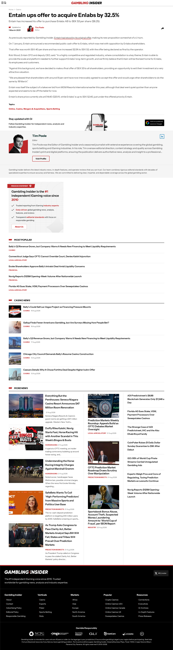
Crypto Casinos (111, 600)
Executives (143, 604)
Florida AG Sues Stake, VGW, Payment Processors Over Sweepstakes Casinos (48, 286)
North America (78, 612)
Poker (41, 608)
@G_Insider (162, 573)
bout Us (19, 226)
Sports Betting (53, 109)
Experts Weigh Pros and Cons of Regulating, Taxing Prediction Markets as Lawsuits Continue (144, 477)
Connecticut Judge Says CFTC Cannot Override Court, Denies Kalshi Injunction (50, 256)
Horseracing (51, 445)
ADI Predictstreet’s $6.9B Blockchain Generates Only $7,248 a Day (145, 399)
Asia (74, 604)
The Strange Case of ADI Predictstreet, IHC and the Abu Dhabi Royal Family (143, 430)
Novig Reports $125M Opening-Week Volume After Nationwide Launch (45, 276)
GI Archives (143, 608)
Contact (9, 604)
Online (12, 109)
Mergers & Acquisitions (34, 109)
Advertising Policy (13, 608)
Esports (42, 604)
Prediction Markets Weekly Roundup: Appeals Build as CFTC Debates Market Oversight (103, 425)
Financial (13, 270)
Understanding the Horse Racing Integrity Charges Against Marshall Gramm (59, 464)
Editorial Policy (12, 612)
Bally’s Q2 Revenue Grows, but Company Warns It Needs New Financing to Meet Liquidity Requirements (62, 246)
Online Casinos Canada (115, 608)
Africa (74, 600)
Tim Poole (39, 27)
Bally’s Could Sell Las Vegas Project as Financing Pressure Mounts (57, 307)
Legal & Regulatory (18, 260)
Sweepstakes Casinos (114, 616)
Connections (143, 600)
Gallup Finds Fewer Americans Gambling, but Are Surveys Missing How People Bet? (66, 322)
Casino (18, 9)
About (8, 600)
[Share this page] (162, 28)
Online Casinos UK (113, 612)
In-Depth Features (146, 612)
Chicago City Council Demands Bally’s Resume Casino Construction (58, 354)
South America (78, 616)
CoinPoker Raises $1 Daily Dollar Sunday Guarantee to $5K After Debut (143, 446)
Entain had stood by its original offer (72, 37)
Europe (75, 608)
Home (11, 9)
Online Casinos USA (114, 604)
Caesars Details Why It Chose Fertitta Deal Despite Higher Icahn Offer (59, 369)
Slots (41, 616)
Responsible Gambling (15, 616)
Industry (92, 527)
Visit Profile (41, 158)
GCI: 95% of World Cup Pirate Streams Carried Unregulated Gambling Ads (142, 462)
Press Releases (145, 616)
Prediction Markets (54, 509)
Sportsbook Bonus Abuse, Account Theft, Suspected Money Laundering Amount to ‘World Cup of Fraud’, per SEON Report (103, 517)
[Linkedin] (162, 136)
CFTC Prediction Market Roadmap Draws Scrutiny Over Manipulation (102, 470)
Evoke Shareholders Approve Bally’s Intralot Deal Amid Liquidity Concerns (47, 266)
